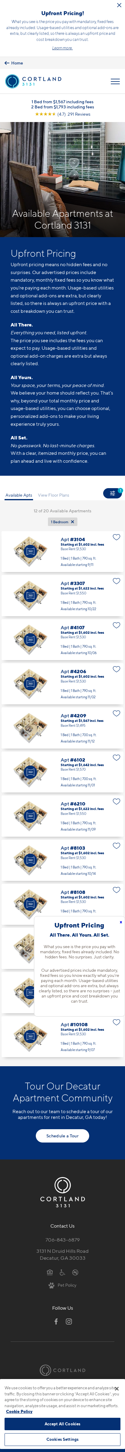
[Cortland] (62, 1370)
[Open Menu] (115, 81)
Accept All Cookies (62, 1423)
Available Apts (18, 495)
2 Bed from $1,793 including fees (62, 106)
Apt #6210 (62, 816)
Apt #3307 (62, 595)
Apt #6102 (62, 772)
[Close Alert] (119, 5)
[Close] (116, 1388)
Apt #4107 (62, 639)
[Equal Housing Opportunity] (50, 1272)
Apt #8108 (62, 904)
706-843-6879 (63, 1240)
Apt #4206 (62, 683)
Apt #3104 (62, 551)
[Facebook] (56, 1321)
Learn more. (62, 47)
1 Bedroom (59, 522)
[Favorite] (116, 537)
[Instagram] (69, 1321)
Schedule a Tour (62, 1135)
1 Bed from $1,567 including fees (62, 101)
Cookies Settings (62, 1439)
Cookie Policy (19, 1411)
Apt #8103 (62, 860)
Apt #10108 (62, 1036)
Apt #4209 (62, 728)
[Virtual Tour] (30, 551)
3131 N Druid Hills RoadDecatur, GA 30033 (62, 1254)
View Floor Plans (53, 495)
